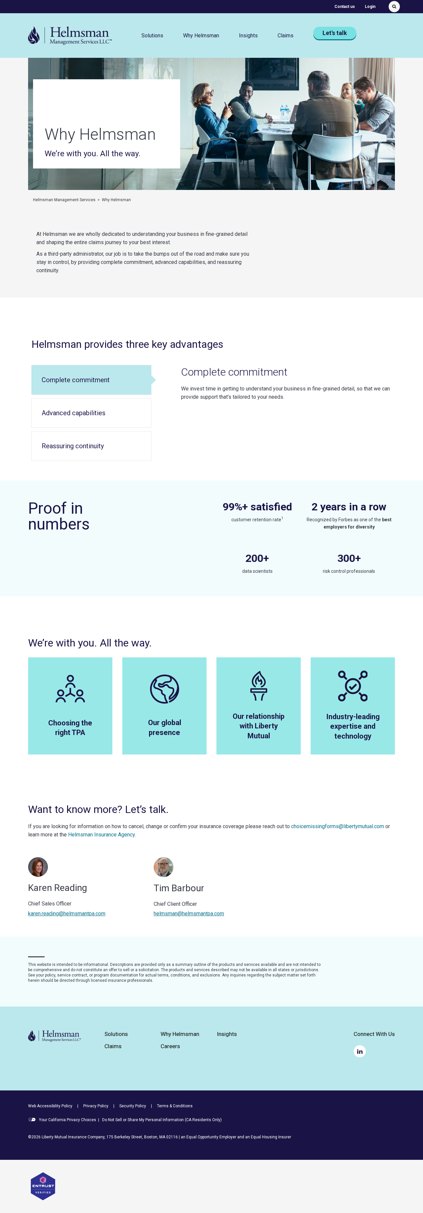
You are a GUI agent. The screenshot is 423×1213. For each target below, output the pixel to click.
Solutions (116, 1034)
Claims (113, 1046)
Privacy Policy (95, 1106)
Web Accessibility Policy (50, 1106)
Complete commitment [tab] (76, 380)
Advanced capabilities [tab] (73, 413)
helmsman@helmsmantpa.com (189, 913)
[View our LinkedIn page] (360, 1051)
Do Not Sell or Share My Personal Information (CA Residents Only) (162, 1120)
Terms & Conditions (175, 1106)
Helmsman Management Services (64, 200)
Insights (248, 35)
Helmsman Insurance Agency (101, 834)
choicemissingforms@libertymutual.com (337, 826)
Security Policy (132, 1106)
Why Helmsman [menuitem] (201, 35)
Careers (170, 1046)
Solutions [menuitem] (152, 35)
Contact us (344, 6)
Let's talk (335, 32)
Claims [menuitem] (285, 35)
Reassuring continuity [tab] (73, 446)
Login (370, 6)
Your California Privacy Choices (67, 1120)
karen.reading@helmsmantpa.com (66, 913)
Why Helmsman (180, 1034)
